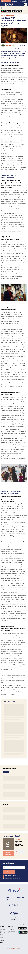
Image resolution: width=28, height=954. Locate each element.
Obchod (7, 900)
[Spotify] (18, 906)
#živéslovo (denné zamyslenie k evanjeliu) (14, 877)
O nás (7, 897)
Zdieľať (21, 45)
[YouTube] (15, 905)
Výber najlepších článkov (10, 875)
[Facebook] (9, 905)
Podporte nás (20, 897)
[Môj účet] (20, 4)
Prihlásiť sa (9, 872)
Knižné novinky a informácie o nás (12, 878)
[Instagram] (12, 905)
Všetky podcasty (8, 853)
